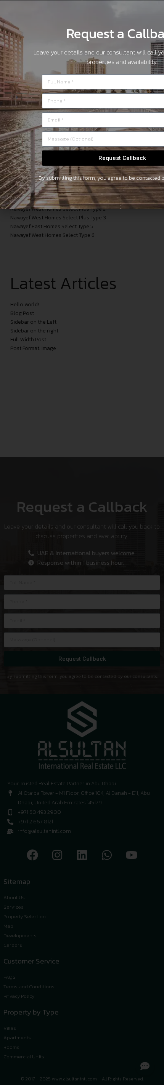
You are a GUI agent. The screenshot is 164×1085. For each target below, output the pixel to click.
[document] (82, 542)
